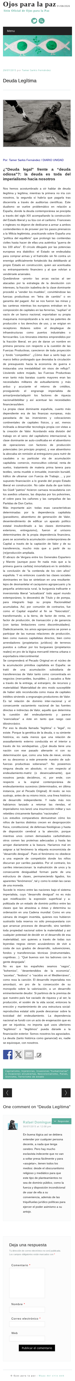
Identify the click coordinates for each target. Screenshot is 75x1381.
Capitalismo (12, 1070)
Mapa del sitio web (51, 1375)
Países (63, 1073)
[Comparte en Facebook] (8, 1054)
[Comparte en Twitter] (18, 1054)
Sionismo (11, 1076)
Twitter (34, 21)
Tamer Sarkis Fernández (36, 70)
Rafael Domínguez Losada (44, 1122)
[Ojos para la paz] (37, 55)
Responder (63, 1121)
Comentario (20, 1265)
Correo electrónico (26, 1318)
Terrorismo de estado (31, 1076)
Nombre (18, 1304)
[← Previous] (7, 1092)
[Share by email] (29, 1054)
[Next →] (66, 1092)
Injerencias (28, 1070)
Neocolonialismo (48, 1073)
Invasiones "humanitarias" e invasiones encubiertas (36, 1072)
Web (14, 1333)
